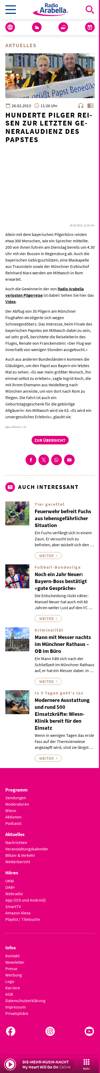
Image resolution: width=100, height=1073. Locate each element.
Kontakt (12, 955)
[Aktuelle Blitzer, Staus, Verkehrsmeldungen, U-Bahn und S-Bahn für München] (63, 27)
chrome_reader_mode (90, 105)
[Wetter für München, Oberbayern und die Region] (37, 27)
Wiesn (10, 810)
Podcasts (13, 823)
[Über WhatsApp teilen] (56, 460)
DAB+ (10, 887)
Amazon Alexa (17, 912)
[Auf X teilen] (43, 460)
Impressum (15, 1007)
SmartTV (13, 906)
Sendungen (15, 797)
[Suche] (90, 9)
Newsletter (15, 962)
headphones (81, 105)
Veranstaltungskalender (26, 848)
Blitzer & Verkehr (20, 855)
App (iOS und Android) (25, 900)
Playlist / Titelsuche (22, 919)
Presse (11, 968)
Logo (9, 981)
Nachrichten (16, 842)
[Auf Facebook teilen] (31, 460)
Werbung (13, 975)
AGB (9, 994)
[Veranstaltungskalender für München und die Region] (90, 27)
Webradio (14, 893)
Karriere (12, 987)
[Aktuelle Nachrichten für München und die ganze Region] (10, 27)
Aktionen (13, 816)
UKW (9, 880)
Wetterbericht (17, 861)
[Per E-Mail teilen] (69, 460)
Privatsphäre (16, 1013)
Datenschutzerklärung (25, 1000)
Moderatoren (17, 804)
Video (10, 301)
